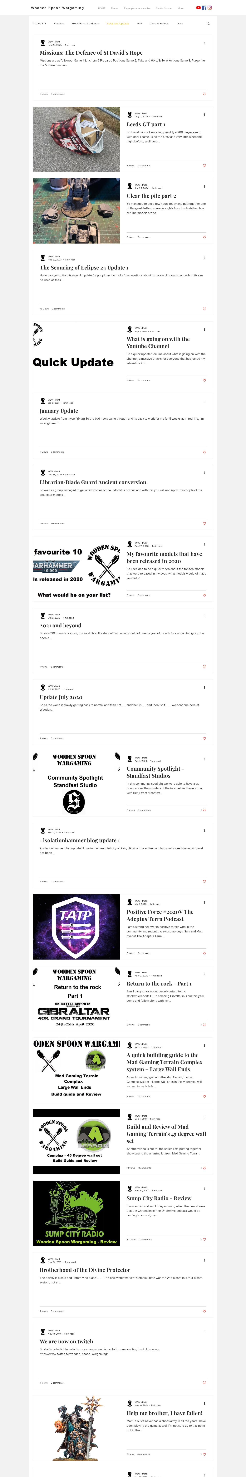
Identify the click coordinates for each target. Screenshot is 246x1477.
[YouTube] (198, 8)
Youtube (59, 23)
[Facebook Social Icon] (204, 8)
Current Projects (159, 23)
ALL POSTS (39, 23)
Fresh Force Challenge (85, 23)
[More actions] (205, 43)
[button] (208, 24)
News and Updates (118, 23)
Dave (180, 23)
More (194, 23)
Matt (139, 23)
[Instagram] (210, 8)
